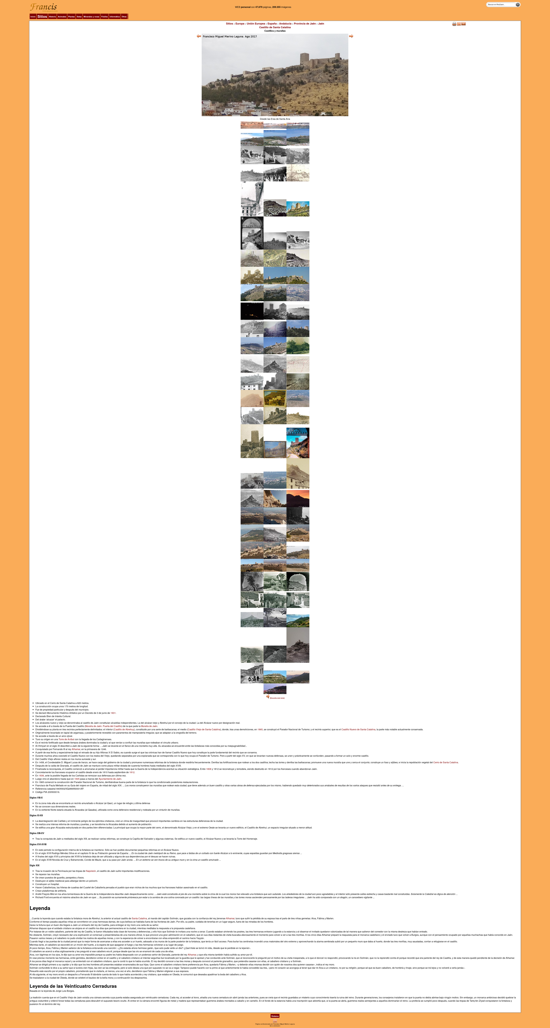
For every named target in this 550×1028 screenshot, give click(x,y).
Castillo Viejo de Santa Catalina (204, 729)
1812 (131, 772)
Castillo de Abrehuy (124, 729)
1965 (260, 729)
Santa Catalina (139, 918)
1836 (41, 775)
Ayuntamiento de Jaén (110, 778)
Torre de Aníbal (66, 739)
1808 (208, 769)
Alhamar (76, 749)
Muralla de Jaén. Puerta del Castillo (103, 726)
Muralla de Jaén (149, 726)
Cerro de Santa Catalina (445, 762)
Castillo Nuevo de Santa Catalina (358, 729)
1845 (76, 778)
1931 (113, 713)
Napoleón (91, 871)
